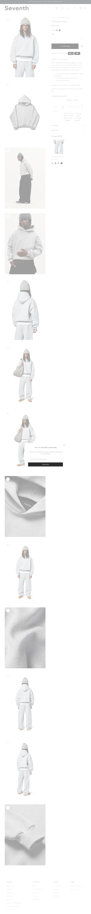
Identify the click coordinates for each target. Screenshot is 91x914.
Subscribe (45, 464)
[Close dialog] (64, 445)
